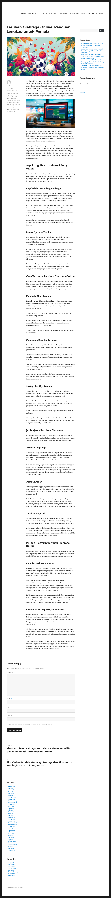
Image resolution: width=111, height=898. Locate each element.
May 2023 (10, 846)
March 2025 (11, 817)
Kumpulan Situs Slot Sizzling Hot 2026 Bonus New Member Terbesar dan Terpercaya (92, 45)
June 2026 (11, 790)
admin (8, 86)
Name (9, 699)
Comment (11, 672)
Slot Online (63, 13)
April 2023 (11, 848)
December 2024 (12, 823)
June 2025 (11, 812)
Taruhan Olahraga (98, 13)
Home (23, 13)
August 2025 (11, 808)
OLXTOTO (20, 888)
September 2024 (12, 828)
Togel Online (85, 13)
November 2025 (12, 803)
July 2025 (10, 810)
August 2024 (11, 830)
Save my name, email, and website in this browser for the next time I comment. (31, 725)
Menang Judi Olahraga (13, 100)
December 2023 (12, 845)
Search (82, 28)
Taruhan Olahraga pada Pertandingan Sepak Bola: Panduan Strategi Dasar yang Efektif (92, 67)
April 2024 (11, 837)
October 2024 (12, 826)
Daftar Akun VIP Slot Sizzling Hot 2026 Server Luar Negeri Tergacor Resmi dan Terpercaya (92, 50)
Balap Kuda (32, 13)
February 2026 (12, 797)
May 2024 (11, 835)
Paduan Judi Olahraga (13, 102)
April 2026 (11, 793)
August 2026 (11, 786)
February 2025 (12, 819)
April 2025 (11, 815)
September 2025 (12, 806)
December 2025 (12, 801)
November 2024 (12, 824)
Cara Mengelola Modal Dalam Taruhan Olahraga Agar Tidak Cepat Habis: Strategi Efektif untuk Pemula (92, 61)
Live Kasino (53, 13)
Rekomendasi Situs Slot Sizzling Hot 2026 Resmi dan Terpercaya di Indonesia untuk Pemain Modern (92, 56)
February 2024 (12, 841)
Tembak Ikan (74, 13)
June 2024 (11, 834)
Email (9, 707)
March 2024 (11, 839)
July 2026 (10, 788)
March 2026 (11, 795)
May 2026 (11, 792)
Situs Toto (83, 93)
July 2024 (10, 832)
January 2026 (12, 799)
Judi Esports (42, 13)
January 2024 (11, 843)
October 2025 (12, 804)
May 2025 (11, 814)
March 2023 (11, 850)
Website (10, 716)
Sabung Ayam (12, 868)
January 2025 (11, 821)
